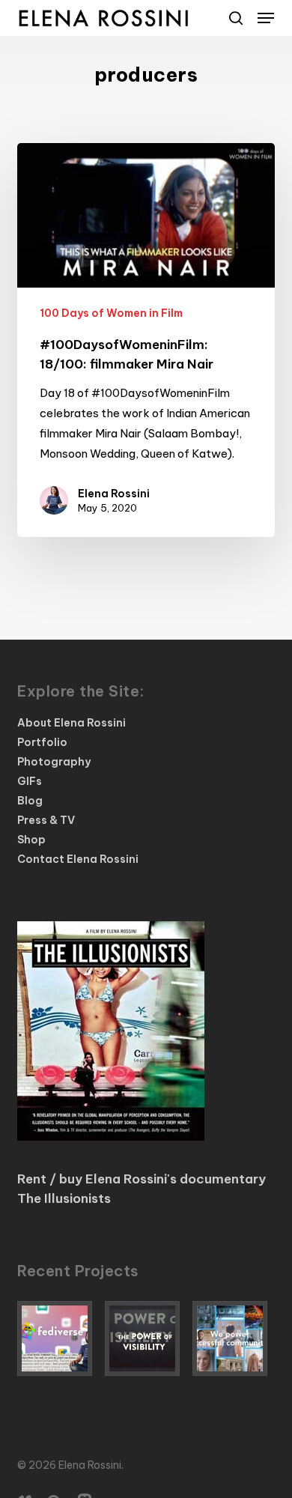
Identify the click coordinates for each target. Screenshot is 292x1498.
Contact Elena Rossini (78, 859)
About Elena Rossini (71, 723)
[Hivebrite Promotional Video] (233, 1338)
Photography (54, 761)
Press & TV (46, 820)
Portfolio (42, 742)
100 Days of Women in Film (111, 313)
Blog (30, 800)
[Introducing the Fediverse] (58, 1338)
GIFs (29, 781)
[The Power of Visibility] (146, 1338)
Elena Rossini (114, 493)
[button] (266, 17)
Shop (31, 839)
